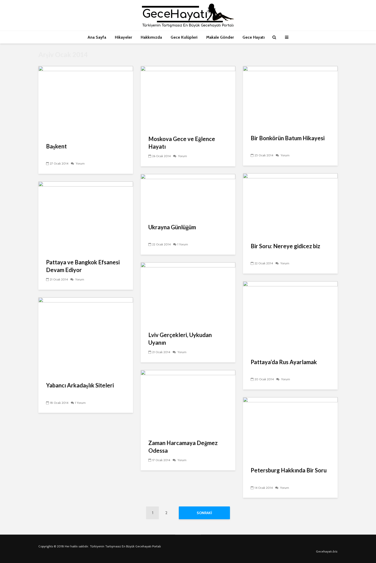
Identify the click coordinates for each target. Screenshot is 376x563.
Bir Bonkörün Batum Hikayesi (288, 138)
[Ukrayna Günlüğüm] (188, 195)
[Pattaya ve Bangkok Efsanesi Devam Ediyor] (85, 216)
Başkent (56, 146)
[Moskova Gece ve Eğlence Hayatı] (188, 97)
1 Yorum (182, 244)
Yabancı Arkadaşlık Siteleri (80, 385)
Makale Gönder (220, 37)
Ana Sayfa (96, 37)
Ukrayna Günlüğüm (172, 227)
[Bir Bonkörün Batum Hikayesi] (290, 96)
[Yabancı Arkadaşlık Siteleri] (85, 336)
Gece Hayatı (253, 37)
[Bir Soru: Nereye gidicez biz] (290, 204)
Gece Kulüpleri (184, 37)
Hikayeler (123, 37)
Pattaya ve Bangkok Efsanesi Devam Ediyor (83, 266)
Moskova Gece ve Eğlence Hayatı (181, 142)
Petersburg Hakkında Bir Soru (289, 470)
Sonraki (204, 513)
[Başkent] (85, 101)
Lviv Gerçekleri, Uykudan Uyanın (180, 338)
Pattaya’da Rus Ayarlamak (284, 362)
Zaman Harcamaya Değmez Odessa (183, 446)
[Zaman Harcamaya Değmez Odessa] (188, 401)
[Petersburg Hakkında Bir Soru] (290, 428)
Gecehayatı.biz (327, 551)
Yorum (80, 163)
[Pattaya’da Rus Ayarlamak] (290, 316)
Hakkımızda (151, 37)
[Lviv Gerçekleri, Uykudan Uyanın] (188, 293)
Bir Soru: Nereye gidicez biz (285, 246)
